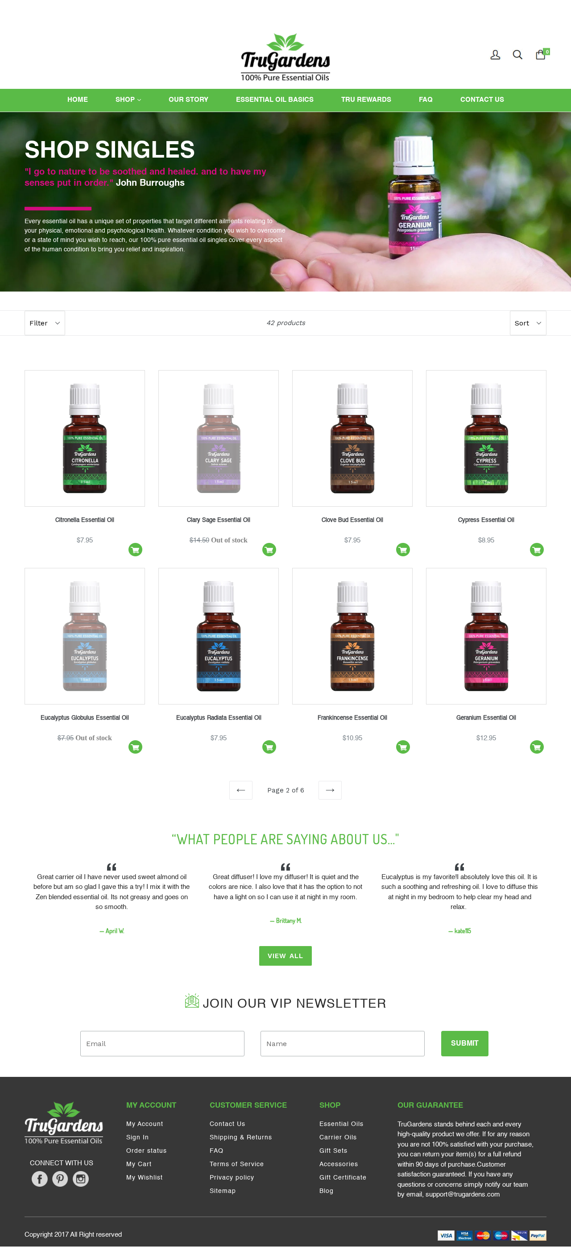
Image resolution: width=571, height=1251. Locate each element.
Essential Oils (341, 1124)
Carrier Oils (338, 1137)
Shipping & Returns (241, 1137)
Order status (146, 1151)
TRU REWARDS (366, 99)
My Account (144, 1124)
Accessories (338, 1164)
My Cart (139, 1164)
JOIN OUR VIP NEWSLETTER (292, 1004)
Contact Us (227, 1124)
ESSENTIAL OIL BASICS (275, 99)
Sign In (137, 1137)
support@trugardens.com (463, 1194)
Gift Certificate (343, 1178)
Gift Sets (333, 1151)
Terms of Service (237, 1164)
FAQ (426, 99)
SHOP (136, 99)
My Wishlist (144, 1178)
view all (286, 956)
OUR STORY (188, 99)
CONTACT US (482, 99)
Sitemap (223, 1191)
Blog (326, 1191)
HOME (77, 99)
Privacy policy (232, 1178)
